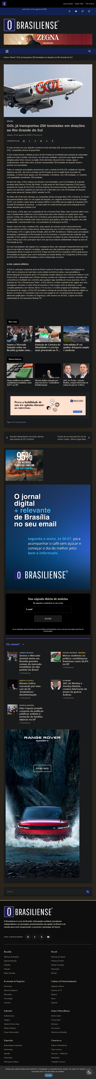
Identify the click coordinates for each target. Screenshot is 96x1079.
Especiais (8, 1040)
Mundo (54, 973)
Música (54, 994)
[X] (41, 937)
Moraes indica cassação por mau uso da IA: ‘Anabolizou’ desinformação (30, 689)
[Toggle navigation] (7, 51)
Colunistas (8, 1058)
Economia (67, 680)
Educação (55, 969)
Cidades (7, 965)
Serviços (54, 1024)
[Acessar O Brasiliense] (48, 406)
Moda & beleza (10, 1028)
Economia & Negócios (14, 981)
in (46, 141)
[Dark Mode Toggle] (89, 1072)
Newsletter (55, 1058)
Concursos (55, 1028)
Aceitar (49, 1075)
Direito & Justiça (57, 965)
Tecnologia (8, 999)
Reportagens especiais (13, 1045)
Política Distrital (70, 653)
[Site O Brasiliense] (52, 141)
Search (87, 891)
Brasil (10, 121)
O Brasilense (37, 135)
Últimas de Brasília (11, 957)
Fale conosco (56, 1049)
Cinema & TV (56, 990)
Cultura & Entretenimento (63, 981)
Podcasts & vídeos (11, 1062)
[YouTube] (48, 937)
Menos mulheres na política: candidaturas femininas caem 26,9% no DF (75, 659)
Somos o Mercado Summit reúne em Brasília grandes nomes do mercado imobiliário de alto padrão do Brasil (30, 662)
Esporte (54, 1003)
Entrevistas (8, 1049)
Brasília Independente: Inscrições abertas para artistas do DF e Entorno (27, 437)
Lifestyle (8, 1010)
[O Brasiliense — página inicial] (29, 911)
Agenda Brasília (26, 653)
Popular (7, 969)
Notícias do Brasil (58, 957)
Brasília (82, 653)
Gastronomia (9, 1016)
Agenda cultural (57, 986)
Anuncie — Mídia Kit (59, 1054)
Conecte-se (56, 1040)
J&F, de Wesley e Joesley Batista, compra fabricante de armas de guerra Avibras (75, 689)
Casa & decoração (11, 1032)
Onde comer (56, 1016)
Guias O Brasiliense (60, 1010)
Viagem (7, 1020)
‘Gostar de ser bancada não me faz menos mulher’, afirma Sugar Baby (71, 437)
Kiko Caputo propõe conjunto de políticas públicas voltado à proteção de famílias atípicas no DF (31, 714)
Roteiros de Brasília (59, 1032)
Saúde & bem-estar (11, 1024)
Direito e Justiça (26, 680)
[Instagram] (28, 937)
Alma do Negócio (11, 990)
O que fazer (56, 1020)
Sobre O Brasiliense (59, 1045)
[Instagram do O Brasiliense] (24, 141)
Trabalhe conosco (58, 1062)
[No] (93, 1072)
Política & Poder (57, 961)
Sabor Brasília (9, 973)
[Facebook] (34, 937)
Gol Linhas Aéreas (19, 422)
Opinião (7, 1054)
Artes (53, 999)
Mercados (8, 994)
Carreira (7, 1003)
